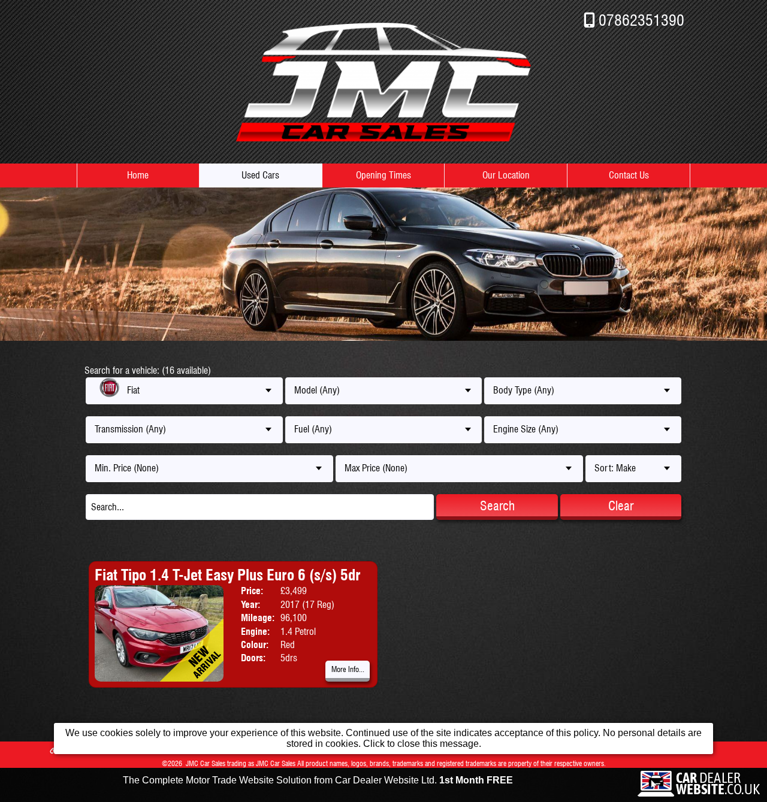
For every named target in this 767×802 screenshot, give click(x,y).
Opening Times (383, 175)
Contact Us (629, 175)
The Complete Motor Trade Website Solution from (318, 780)
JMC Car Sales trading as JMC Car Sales (240, 763)
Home (138, 175)
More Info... (347, 669)
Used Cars (260, 175)
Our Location (506, 175)
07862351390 (641, 20)
